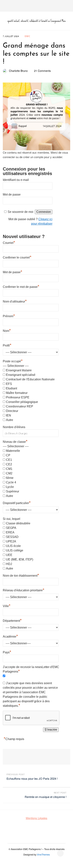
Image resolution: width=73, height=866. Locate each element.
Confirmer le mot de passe (21, 286)
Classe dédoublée (18, 523)
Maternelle (13, 450)
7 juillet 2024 (11, 36)
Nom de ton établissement (21, 575)
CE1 (9, 459)
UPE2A (11, 541)
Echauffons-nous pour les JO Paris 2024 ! (32, 778)
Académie (10, 636)
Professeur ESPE (17, 397)
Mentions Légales (36, 818)
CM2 (9, 473)
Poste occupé (13, 361)
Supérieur (12, 491)
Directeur (12, 411)
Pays (7, 652)
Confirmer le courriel (17, 257)
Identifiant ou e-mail (16, 179)
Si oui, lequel (11, 518)
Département (12, 620)
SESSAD (12, 536)
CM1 (9, 468)
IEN (8, 415)
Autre (9, 420)
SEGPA (11, 527)
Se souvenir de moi (20, 211)
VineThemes (43, 854)
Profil (7, 345)
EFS (9, 383)
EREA (10, 532)
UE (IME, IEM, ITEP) (19, 559)
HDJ (9, 564)
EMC (27, 36)
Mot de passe (12, 194)
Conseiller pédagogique (22, 401)
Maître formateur (17, 392)
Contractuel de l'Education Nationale (30, 379)
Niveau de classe (15, 441)
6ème (9, 477)
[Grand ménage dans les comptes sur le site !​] (36, 116)
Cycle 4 (11, 482)
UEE (9, 555)
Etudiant (11, 388)
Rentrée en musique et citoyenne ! (45, 797)
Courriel (9, 242)
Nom (7, 330)
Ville (6, 606)
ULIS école (13, 546)
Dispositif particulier (17, 502)
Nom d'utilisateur (15, 301)
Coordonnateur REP (19, 406)
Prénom (9, 316)
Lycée (10, 486)
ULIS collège (14, 550)
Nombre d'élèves (14, 427)
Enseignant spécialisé (20, 374)
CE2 (9, 464)
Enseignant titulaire (19, 370)
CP (8, 455)
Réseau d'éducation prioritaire (23, 590)
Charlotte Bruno (18, 71)
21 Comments (42, 71)
